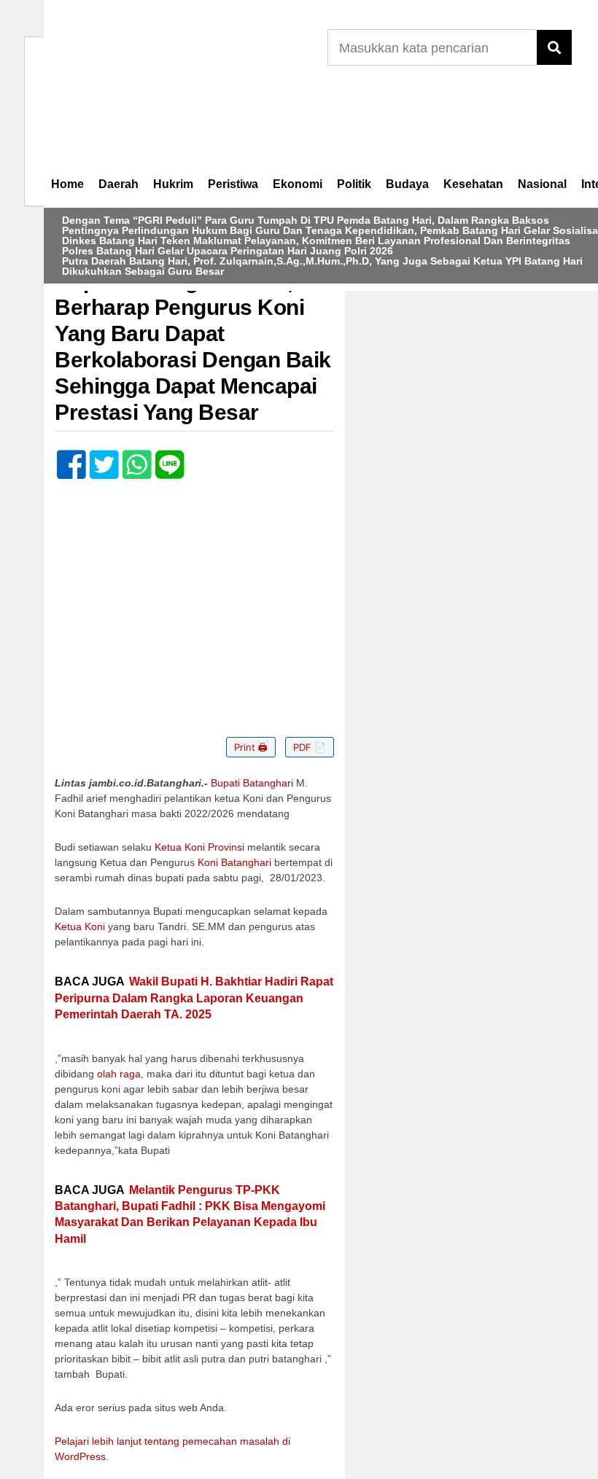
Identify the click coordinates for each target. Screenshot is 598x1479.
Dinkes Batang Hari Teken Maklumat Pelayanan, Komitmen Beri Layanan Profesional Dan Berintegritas (316, 240)
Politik (354, 184)
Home (67, 184)
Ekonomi (297, 184)
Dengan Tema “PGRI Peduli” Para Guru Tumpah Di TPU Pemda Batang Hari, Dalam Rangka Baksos (305, 220)
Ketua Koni (80, 926)
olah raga (119, 1074)
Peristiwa (233, 184)
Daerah (118, 184)
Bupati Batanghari (252, 783)
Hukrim (173, 184)
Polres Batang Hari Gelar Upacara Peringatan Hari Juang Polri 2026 (227, 251)
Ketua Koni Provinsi (199, 847)
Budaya (407, 184)
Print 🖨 (251, 747)
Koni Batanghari (234, 862)
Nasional (542, 184)
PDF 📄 (309, 747)
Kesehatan (473, 184)
